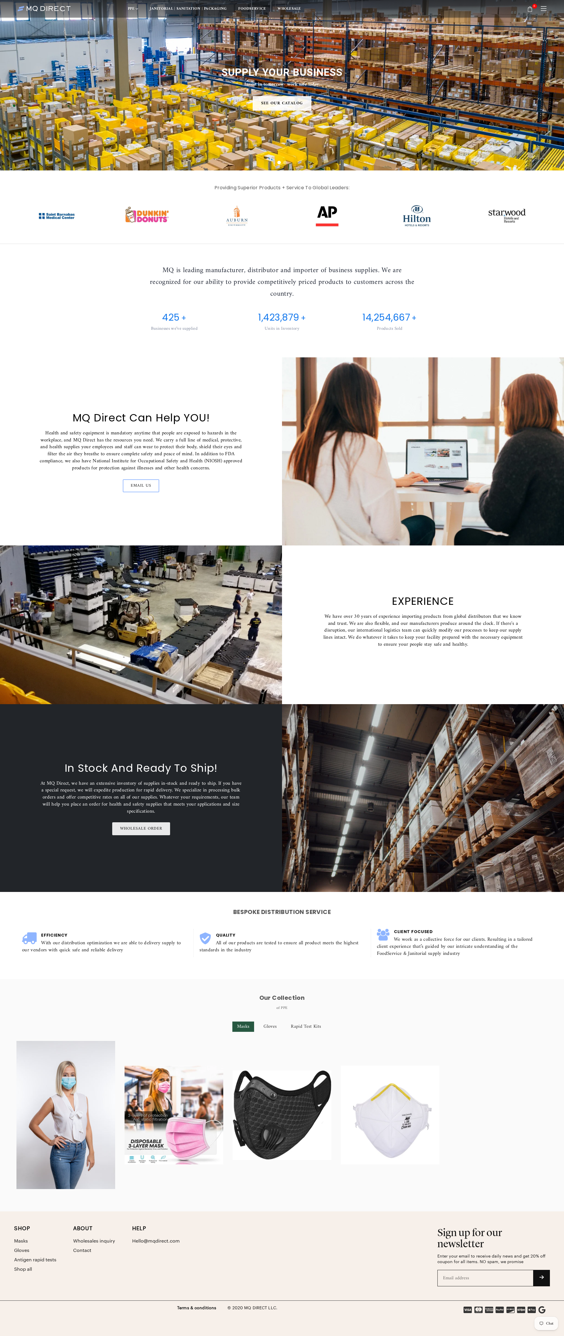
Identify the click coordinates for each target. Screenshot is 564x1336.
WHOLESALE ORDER (141, 828)
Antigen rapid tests (35, 1260)
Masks (243, 1026)
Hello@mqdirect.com (156, 1241)
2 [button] (285, 162)
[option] (282, 85)
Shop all (23, 1269)
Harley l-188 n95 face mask (390, 1106)
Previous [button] (9, 85)
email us (141, 485)
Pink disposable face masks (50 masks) (174, 1106)
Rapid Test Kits (306, 1026)
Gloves (270, 1026)
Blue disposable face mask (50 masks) (66, 1106)
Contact (82, 1250)
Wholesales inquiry (94, 1241)
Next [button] (555, 85)
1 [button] (279, 162)
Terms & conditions (196, 1308)
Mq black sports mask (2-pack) (282, 1106)
